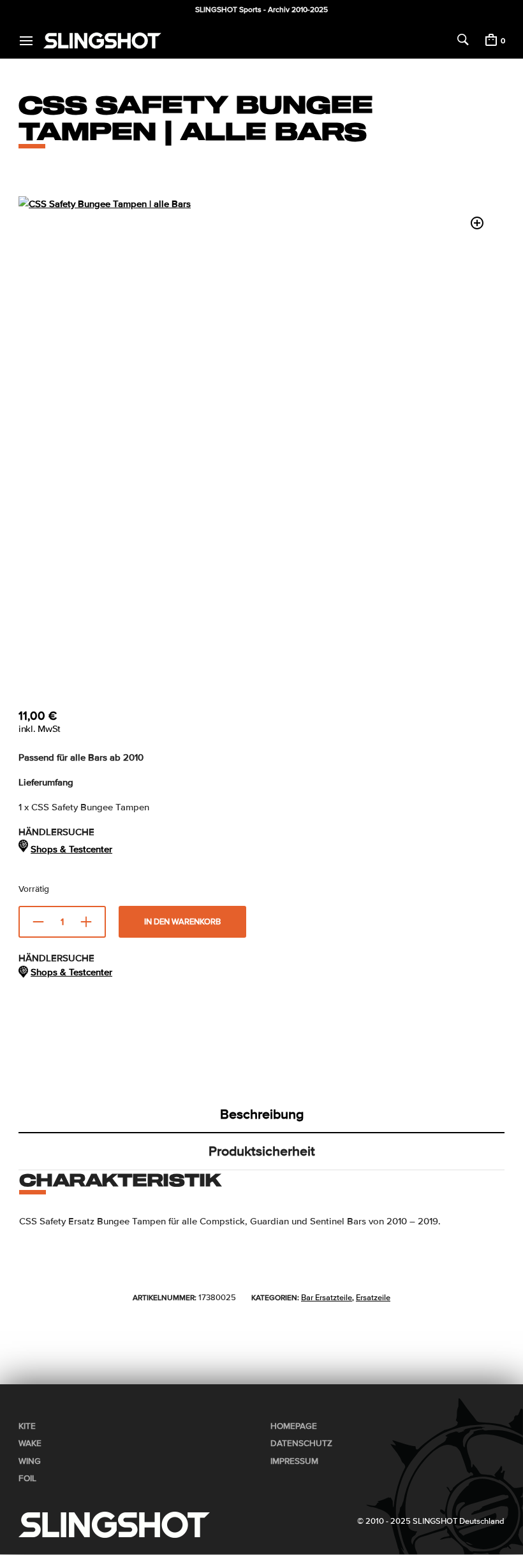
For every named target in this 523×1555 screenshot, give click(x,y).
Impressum (294, 1461)
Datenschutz (301, 1443)
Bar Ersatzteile (326, 1298)
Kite (27, 1426)
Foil (27, 1478)
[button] (477, 223)
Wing (29, 1461)
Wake (29, 1443)
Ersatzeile (373, 1298)
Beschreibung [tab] (262, 1114)
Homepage (293, 1426)
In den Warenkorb (182, 922)
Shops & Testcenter (71, 849)
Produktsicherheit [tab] (262, 1151)
